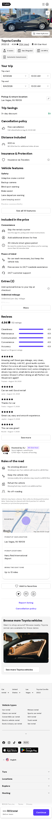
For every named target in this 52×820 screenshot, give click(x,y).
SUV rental (32, 717)
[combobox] (48, 98)
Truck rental (32, 720)
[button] (45, 4)
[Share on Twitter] (18, 594)
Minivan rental (33, 710)
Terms (20, 804)
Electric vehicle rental (10, 720)
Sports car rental (34, 713)
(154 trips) (24, 44)
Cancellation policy (26, 608)
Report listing (26, 602)
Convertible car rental (11, 717)
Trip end (5, 81)
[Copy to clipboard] (33, 594)
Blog (26, 742)
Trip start (5, 71)
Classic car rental (9, 713)
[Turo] (6, 4)
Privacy (29, 804)
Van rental (32, 724)
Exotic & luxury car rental (12, 724)
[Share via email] (26, 594)
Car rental (6, 710)
